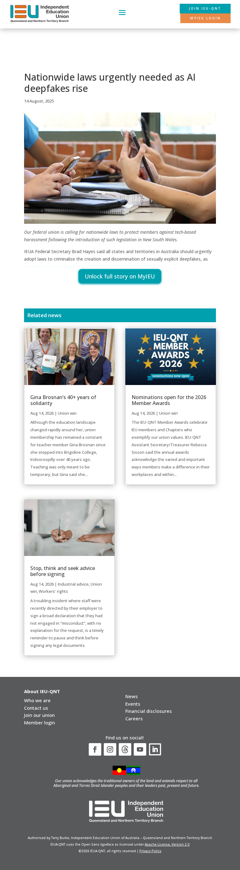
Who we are (37, 700)
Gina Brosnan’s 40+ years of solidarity (63, 400)
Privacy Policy (150, 851)
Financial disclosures (148, 711)
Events (132, 704)
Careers (134, 718)
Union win (67, 413)
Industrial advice (73, 584)
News (131, 696)
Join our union (39, 715)
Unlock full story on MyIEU (120, 276)
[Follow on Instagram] (110, 749)
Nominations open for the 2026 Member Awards (169, 400)
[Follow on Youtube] (140, 749)
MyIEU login (205, 18)
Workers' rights (53, 591)
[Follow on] (125, 749)
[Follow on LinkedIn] (155, 749)
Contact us (36, 708)
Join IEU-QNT (205, 8)
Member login (39, 722)
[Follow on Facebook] (95, 749)
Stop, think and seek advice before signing (62, 571)
